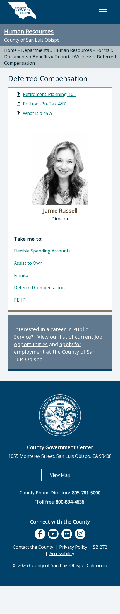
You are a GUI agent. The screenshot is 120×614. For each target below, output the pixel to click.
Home (10, 50)
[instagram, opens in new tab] (80, 533)
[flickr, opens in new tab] (66, 533)
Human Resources (29, 31)
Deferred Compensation (39, 288)
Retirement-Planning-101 (49, 94)
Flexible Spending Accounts (42, 251)
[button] (103, 10)
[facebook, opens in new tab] (39, 533)
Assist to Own (28, 263)
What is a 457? (38, 113)
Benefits (41, 57)
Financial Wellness (73, 57)
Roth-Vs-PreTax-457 (44, 104)
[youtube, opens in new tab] (53, 534)
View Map (64, 475)
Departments (35, 50)
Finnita (21, 275)
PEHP (19, 300)
